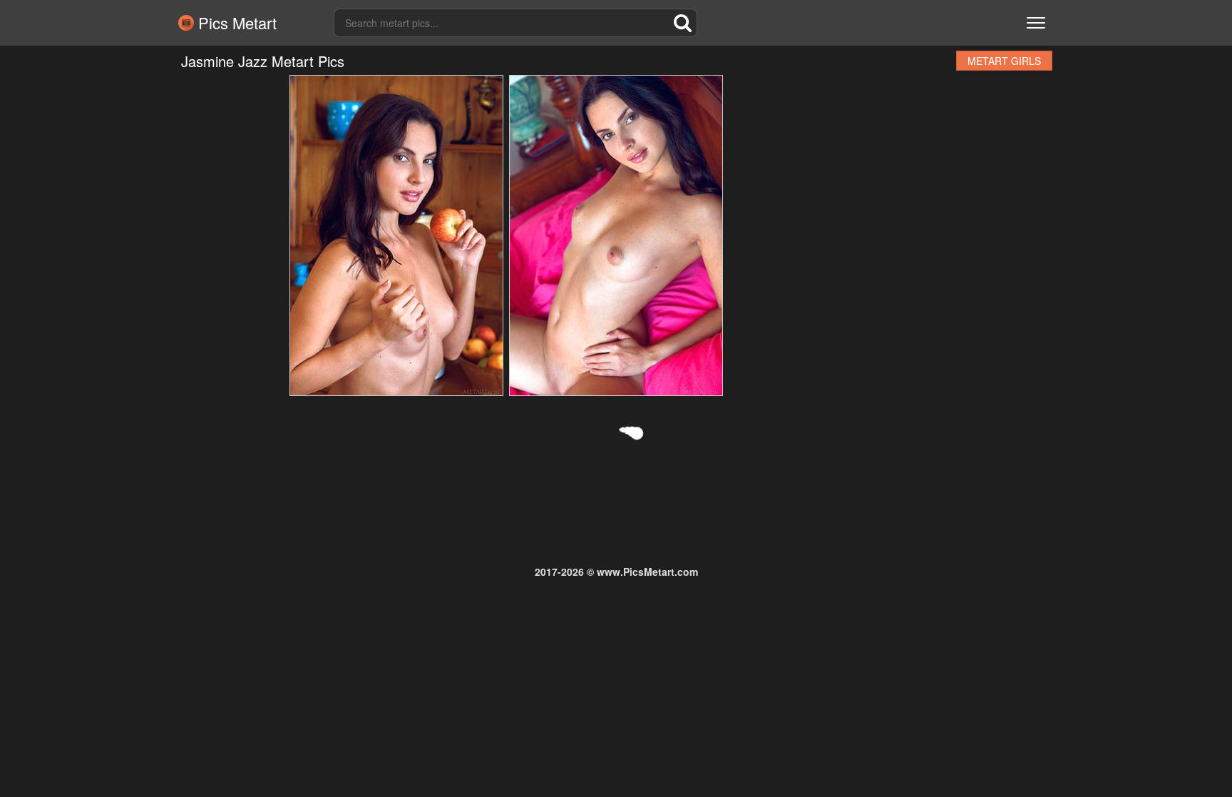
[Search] (683, 23)
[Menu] (1035, 22)
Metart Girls (1004, 61)
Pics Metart (235, 23)
